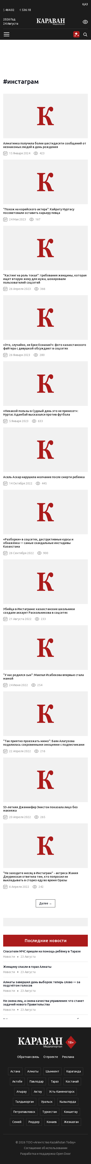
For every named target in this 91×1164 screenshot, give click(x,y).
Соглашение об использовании (45, 1148)
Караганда (73, 1071)
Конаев (52, 1122)
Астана (15, 1071)
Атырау (22, 1091)
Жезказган (71, 1122)
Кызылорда (68, 1101)
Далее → (45, 903)
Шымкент (52, 1071)
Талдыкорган (24, 1101)
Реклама (68, 1057)
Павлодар (37, 1081)
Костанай (72, 1081)
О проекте (50, 1057)
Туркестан (49, 1111)
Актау (38, 1091)
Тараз (55, 1081)
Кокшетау (71, 1111)
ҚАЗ (85, 4)
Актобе (17, 1081)
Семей (16, 1122)
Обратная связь (28, 1057)
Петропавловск (24, 1111)
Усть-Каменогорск (61, 1091)
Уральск (46, 1101)
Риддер (34, 1122)
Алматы (33, 1071)
